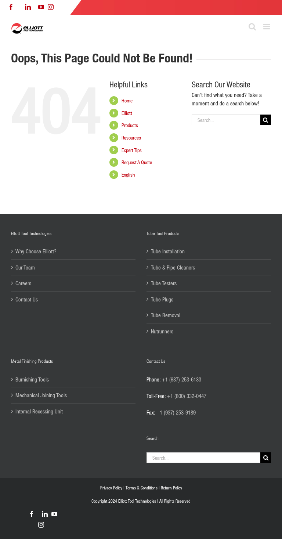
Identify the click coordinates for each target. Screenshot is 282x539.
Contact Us (26, 299)
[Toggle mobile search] (252, 26)
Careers (23, 283)
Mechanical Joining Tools (41, 395)
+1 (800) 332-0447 (186, 396)
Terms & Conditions (142, 488)
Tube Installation (168, 251)
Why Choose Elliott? (36, 251)
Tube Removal (165, 315)
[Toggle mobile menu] (267, 26)
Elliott (127, 113)
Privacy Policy (111, 488)
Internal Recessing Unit (39, 411)
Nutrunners (162, 331)
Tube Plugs (162, 299)
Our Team (25, 267)
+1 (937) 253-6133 (181, 379)
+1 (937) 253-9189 (176, 412)
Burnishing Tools (32, 379)
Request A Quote (137, 162)
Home (127, 100)
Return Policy (171, 488)
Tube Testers (164, 283)
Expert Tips (132, 150)
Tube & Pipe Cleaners (173, 267)
